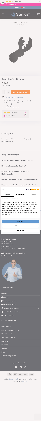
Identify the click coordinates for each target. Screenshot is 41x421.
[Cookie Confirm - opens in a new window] (32, 189)
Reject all (20, 230)
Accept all (20, 221)
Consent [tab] (7, 194)
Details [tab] (33, 194)
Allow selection (20, 226)
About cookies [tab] (20, 194)
